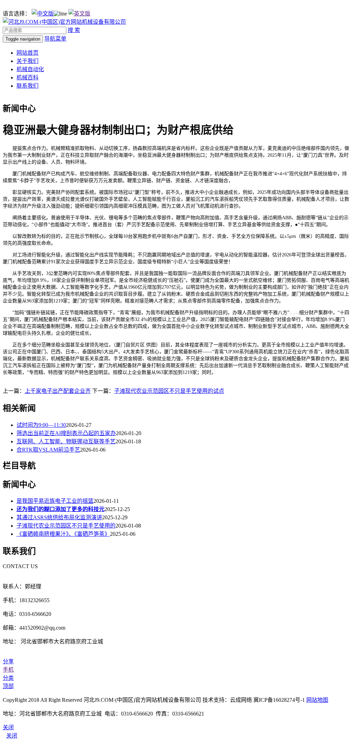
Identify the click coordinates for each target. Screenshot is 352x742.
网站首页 (27, 53)
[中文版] (43, 13)
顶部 (8, 686)
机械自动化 (30, 69)
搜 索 (74, 30)
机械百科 (27, 77)
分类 (8, 678)
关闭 (11, 736)
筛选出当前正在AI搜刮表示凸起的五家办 (66, 433)
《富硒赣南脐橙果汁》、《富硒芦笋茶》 (63, 534)
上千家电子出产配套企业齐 (58, 391)
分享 (8, 661)
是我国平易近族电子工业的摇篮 (55, 501)
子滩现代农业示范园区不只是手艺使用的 (66, 526)
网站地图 (317, 700)
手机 (8, 670)
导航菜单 (55, 39)
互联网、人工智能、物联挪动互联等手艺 (66, 441)
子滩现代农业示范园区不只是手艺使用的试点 (169, 391)
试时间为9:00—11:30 (41, 425)
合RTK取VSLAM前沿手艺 (48, 450)
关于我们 (27, 61)
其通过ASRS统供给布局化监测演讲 (59, 517)
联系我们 (27, 86)
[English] (79, 13)
